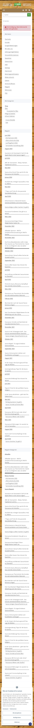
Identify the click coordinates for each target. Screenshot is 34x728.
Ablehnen (17, 722)
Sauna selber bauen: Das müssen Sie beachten (16, 266)
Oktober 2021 (9, 339)
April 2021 (8, 408)
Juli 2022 (7, 270)
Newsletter (8, 58)
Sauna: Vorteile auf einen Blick (14, 404)
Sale (7, 122)
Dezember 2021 (9, 317)
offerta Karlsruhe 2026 (12, 140)
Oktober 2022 (9, 251)
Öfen (6, 108)
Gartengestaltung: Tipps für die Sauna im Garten (16, 370)
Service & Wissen (10, 84)
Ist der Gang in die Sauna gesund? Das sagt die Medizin (16, 363)
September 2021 (10, 349)
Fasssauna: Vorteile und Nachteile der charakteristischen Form (16, 323)
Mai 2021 (7, 399)
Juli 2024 (7, 158)
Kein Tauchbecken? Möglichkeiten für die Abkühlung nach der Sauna (17, 313)
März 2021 (8, 420)
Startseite (8, 39)
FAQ (6, 93)
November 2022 (10, 237)
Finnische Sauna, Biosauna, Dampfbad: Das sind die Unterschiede (16, 285)
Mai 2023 (7, 187)
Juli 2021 (7, 374)
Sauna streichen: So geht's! (14, 441)
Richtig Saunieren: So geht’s (14, 402)
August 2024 (8, 149)
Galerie (7, 80)
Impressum (5, 708)
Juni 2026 (7, 135)
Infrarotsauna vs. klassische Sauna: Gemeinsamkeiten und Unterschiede (16, 202)
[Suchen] (29, 15)
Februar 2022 (9, 298)
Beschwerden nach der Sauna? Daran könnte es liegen (16, 304)
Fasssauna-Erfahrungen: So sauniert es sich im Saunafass (16, 425)
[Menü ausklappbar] (4, 10)
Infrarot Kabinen (10, 116)
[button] (23, 10)
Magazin (7, 87)
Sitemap (7, 68)
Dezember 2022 (9, 226)
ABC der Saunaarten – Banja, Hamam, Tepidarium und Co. (16, 163)
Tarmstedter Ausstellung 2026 (14, 145)
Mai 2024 (7, 168)
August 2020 (8, 429)
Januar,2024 (8, 177)
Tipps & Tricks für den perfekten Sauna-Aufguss (16, 389)
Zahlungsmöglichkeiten (12, 52)
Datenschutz (13, 708)
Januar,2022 (8, 308)
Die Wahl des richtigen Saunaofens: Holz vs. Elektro (17, 182)
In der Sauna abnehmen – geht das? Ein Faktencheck (16, 395)
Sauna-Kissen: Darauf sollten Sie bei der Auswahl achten (17, 256)
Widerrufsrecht (9, 77)
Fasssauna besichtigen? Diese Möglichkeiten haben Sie (14, 222)
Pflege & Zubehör (10, 114)
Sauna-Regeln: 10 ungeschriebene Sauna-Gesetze (15, 344)
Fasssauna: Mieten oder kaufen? (15, 416)
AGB (6, 64)
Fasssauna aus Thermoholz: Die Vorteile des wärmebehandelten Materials (17, 294)
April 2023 (8, 196)
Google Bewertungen (11, 45)
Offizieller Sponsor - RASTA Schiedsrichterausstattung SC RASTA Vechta (16, 232)
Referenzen (8, 90)
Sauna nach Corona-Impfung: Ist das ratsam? (15, 435)
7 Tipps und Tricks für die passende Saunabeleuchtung (15, 192)
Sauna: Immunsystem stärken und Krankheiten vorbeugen (15, 354)
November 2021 (10, 327)
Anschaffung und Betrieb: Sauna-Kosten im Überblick (17, 275)
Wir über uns (9, 49)
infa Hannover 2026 (11, 138)
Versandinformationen (12, 55)
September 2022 (10, 260)
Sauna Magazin (9, 489)
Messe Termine (9, 476)
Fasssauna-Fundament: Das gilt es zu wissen (16, 212)
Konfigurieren (17, 717)
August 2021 (8, 358)
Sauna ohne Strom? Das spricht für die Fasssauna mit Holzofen (16, 173)
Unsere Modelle (10, 120)
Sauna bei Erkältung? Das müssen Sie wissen (16, 379)
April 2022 (8, 279)
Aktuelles (7, 454)
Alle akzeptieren (17, 713)
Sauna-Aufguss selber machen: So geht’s (17, 207)
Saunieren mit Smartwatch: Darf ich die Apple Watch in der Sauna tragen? (16, 154)
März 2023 (8, 217)
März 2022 (8, 289)
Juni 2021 (7, 383)
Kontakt (7, 42)
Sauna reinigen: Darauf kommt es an (16, 336)
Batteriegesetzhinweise (12, 74)
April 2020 (8, 439)
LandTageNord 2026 (12, 143)
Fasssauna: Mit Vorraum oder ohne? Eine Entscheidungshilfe (15, 413)
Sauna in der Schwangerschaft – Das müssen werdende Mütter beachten (15, 332)
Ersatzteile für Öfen (12, 111)
